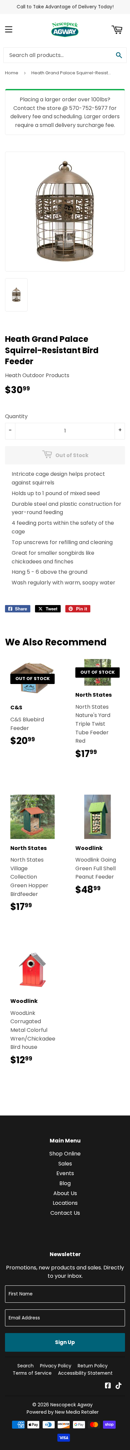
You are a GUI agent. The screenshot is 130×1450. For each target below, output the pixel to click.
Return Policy (93, 1365)
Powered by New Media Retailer (63, 1412)
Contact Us (65, 1213)
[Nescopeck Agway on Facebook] (108, 1386)
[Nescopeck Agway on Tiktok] (119, 1386)
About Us (65, 1193)
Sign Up (65, 1342)
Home (11, 73)
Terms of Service (32, 1373)
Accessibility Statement (85, 1373)
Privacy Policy (55, 1365)
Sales (65, 1163)
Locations (65, 1203)
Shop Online (65, 1153)
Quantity (16, 416)
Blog (65, 1183)
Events (65, 1173)
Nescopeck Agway (71, 1404)
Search (25, 1365)
